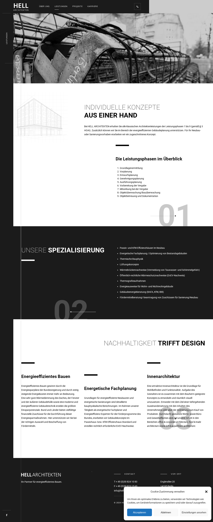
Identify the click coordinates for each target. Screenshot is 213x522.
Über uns (44, 6)
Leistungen (61, 6)
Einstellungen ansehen (194, 512)
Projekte (77, 6)
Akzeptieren (139, 512)
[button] (206, 491)
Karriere (93, 6)
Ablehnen (166, 512)
